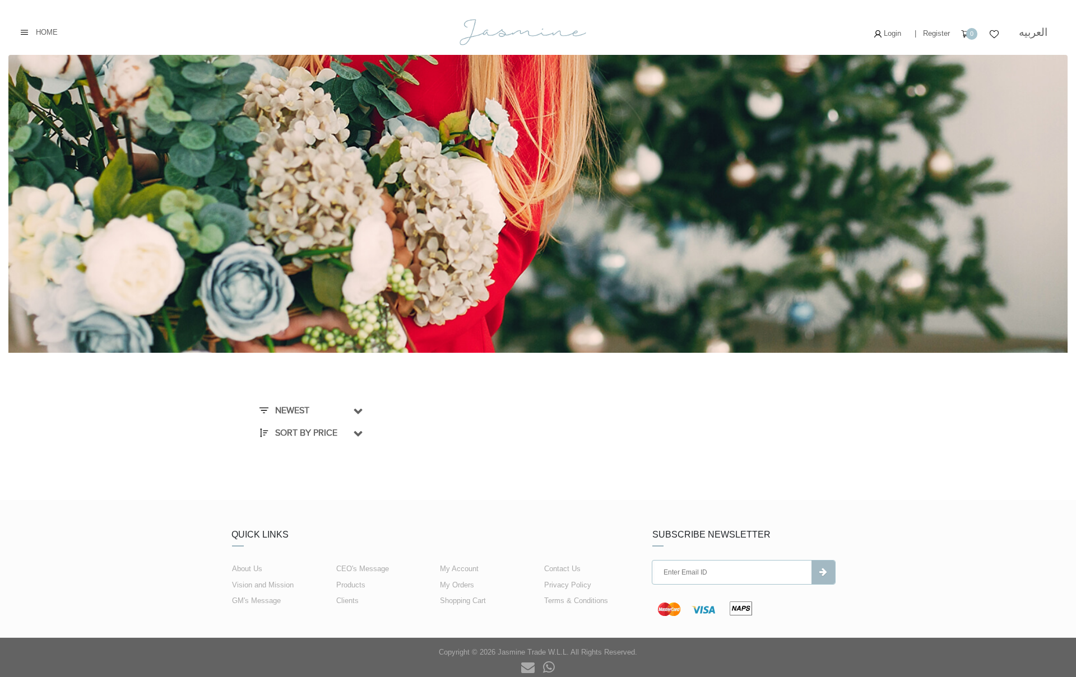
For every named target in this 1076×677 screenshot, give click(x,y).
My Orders (457, 585)
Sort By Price (305, 432)
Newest (291, 410)
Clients (347, 600)
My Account (459, 568)
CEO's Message (362, 568)
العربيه (1033, 32)
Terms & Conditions (576, 600)
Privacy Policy (567, 585)
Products (350, 585)
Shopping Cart (463, 600)
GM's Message (256, 600)
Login (891, 33)
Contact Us (562, 568)
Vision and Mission (263, 585)
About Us (247, 568)
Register (936, 33)
